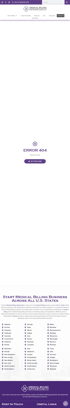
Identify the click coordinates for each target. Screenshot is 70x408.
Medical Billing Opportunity (15, 305)
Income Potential (26, 15)
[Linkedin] (9, 2)
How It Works (11, 15)
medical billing (40, 305)
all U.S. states (60, 305)
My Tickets (35, 18)
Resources (52, 15)
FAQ (44, 15)
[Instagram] (5, 2)
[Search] (67, 2)
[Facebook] (2, 2)
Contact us (15, 316)
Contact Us (60, 15)
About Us (36, 15)
